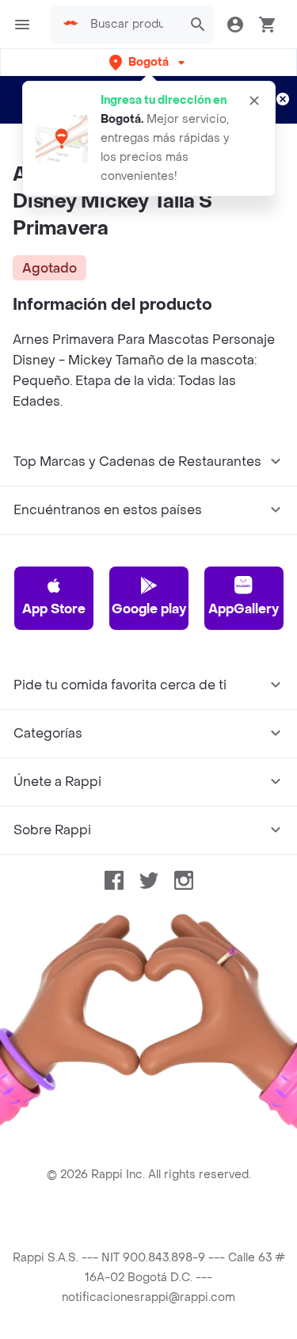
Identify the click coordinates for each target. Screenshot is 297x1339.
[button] (148, 62)
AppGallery (243, 609)
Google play (149, 609)
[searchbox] (131, 25)
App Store (54, 609)
